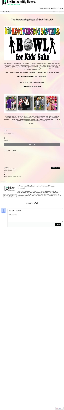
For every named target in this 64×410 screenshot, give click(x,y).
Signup (54, 8)
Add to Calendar (56, 167)
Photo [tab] (20, 211)
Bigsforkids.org (45, 8)
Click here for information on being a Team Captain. (32, 76)
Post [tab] (12, 211)
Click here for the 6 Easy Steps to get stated (32, 82)
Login (61, 8)
